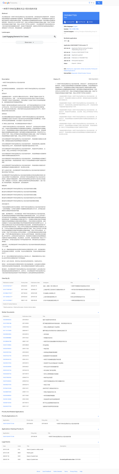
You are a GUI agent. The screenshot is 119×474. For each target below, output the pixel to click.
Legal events (76, 68)
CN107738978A (7, 289)
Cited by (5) (70, 68)
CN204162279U (7, 355)
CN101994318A (7, 323)
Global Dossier (82, 73)
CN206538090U (7, 395)
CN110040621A (7, 296)
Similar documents (86, 68)
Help (81, 471)
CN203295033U (7, 348)
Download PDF (70, 22)
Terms (66, 471)
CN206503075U (7, 374)
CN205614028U (7, 399)
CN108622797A (7, 293)
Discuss (88, 73)
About (38, 471)
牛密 (70, 29)
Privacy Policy (73, 471)
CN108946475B (7, 341)
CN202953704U (7, 352)
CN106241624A (7, 388)
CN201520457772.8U (8, 423)
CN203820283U (7, 334)
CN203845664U (7, 319)
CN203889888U (7, 337)
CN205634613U (7, 359)
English (75, 26)
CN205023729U (7, 384)
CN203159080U (7, 345)
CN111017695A (7, 330)
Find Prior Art (81, 22)
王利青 (74, 29)
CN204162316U (7, 370)
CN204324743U (7, 363)
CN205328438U (7, 366)
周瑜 (77, 29)
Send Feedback (47, 471)
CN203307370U (7, 406)
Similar (91, 22)
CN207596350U (7, 377)
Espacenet (74, 73)
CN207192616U (7, 327)
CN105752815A (7, 286)
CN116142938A (7, 300)
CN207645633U (7, 381)
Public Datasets (58, 471)
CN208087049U (7, 392)
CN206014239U (7, 402)
